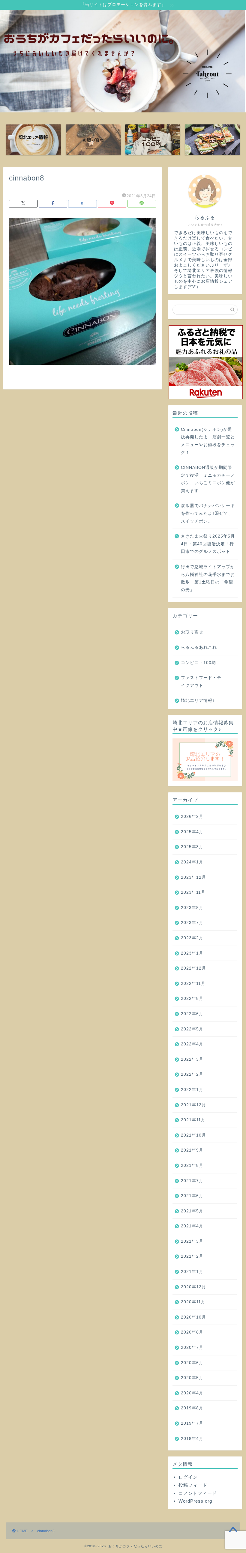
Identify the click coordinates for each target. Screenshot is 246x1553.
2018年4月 (192, 1438)
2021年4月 (192, 1226)
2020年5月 (192, 1378)
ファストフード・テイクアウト (201, 681)
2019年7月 (192, 1423)
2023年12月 (193, 877)
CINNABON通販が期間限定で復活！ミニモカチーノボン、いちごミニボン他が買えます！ (208, 479)
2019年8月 (192, 1408)
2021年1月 (192, 1271)
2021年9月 (192, 1150)
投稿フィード (192, 1485)
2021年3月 (192, 1241)
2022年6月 (192, 1014)
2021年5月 (192, 1211)
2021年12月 (193, 1105)
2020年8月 (192, 1332)
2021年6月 (192, 1196)
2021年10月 (193, 1135)
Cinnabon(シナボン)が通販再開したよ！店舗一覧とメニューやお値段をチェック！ (208, 441)
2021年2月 (192, 1256)
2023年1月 (192, 953)
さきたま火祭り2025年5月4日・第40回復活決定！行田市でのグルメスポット (208, 544)
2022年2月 (192, 1074)
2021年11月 (193, 1120)
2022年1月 (192, 1089)
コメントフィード (197, 1493)
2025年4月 (192, 832)
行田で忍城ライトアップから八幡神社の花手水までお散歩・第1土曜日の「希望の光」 (208, 578)
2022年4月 (192, 1044)
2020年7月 (192, 1347)
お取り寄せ (192, 632)
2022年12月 (193, 968)
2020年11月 (193, 1302)
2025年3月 (192, 847)
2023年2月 (192, 938)
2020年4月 (192, 1393)
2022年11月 (193, 983)
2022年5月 (192, 1029)
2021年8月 (192, 1165)
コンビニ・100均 (198, 662)
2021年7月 (192, 1181)
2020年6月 (192, 1363)
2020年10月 (193, 1317)
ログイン (188, 1477)
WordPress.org (195, 1501)
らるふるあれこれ (199, 647)
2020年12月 (193, 1287)
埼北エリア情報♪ (198, 700)
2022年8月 (192, 998)
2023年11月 (193, 892)
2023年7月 (192, 922)
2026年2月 (192, 816)
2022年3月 (192, 1059)
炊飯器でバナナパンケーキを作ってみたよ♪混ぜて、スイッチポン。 (208, 513)
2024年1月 (192, 862)
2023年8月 (192, 907)
